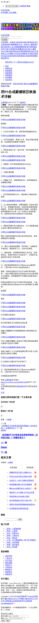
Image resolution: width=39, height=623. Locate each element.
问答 (23, 29)
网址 (2, 618)
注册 (21, 6)
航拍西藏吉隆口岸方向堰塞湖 (20, 484)
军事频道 (8, 75)
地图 (16, 29)
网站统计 (8, 570)
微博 (27, 29)
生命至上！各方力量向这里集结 (21, 480)
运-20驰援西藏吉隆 (19, 47)
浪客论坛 (15, 533)
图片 (9, 29)
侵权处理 (8, 574)
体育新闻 (8, 73)
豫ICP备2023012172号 (29, 599)
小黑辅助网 (16, 529)
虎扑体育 (15, 544)
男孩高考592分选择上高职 (19, 496)
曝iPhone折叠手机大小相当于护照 (22, 488)
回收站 (3, 430)
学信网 (14, 547)
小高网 (14, 531)
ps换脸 (8, 419)
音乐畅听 (8, 77)
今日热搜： (5, 42)
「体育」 (8, 544)
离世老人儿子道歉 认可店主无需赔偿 (23, 492)
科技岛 (14, 538)
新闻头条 (8, 68)
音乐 (6, 29)
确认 (8, 621)
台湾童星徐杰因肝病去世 (18, 508)
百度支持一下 (10, 62)
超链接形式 (20, 386)
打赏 (2, 392)
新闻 (20, 29)
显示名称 (4, 616)
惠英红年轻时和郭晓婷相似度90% (22, 504)
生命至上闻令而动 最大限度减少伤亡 (24, 42)
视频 (13, 29)
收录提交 (8, 572)
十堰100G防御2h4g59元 (25, 62)
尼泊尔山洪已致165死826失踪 (20, 476)
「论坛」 (8, 533)
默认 (16, 6)
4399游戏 (15, 542)
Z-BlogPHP (32, 596)
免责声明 (8, 556)
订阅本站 (8, 567)
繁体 (28, 6)
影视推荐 (8, 71)
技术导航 (20, 596)
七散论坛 (15, 535)
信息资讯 (8, 80)
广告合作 (8, 558)
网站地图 (8, 563)
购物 (30, 29)
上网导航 (4, 102)
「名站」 (8, 542)
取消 (3, 621)
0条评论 (23, 102)
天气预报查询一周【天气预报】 (24, 540)
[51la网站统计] (14, 603)
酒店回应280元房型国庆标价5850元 (22, 51)
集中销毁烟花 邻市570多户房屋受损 (23, 500)
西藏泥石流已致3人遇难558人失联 (22, 472)
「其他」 (8, 529)
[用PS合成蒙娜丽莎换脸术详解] (13, 120)
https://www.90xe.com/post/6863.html (14, 382)
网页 (2, 29)
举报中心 (8, 565)
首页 (7, 66)
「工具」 (8, 540)
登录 (25, 6)
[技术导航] (5, 10)
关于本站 (8, 560)
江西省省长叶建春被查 (10, 44)
